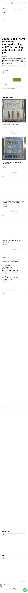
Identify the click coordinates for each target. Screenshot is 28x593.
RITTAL (13, 88)
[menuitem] (11, 3)
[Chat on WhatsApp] (25, 590)
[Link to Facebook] (20, 581)
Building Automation (15, 87)
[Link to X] (22, 581)
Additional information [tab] (14, 94)
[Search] (11, 3)
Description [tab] (6, 94)
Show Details (14, 133)
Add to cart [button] (14, 131)
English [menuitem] (10, 589)
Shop (3, 8)
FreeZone (8, 88)
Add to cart (16, 80)
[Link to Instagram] (25, 581)
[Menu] (24, 3)
